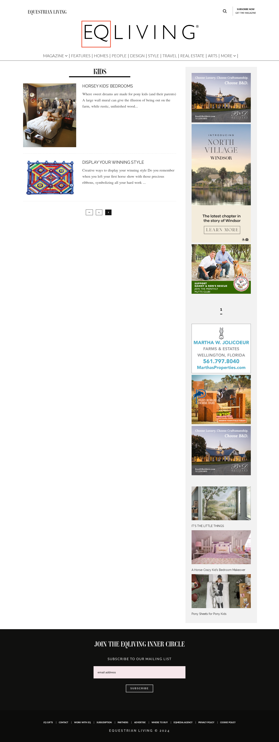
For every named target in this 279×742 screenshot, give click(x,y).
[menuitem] (221, 507)
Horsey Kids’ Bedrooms (107, 86)
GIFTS (48, 722)
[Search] (225, 12)
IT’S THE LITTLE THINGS (208, 526)
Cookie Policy (227, 722)
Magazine (53, 55)
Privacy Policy (206, 722)
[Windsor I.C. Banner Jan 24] (221, 241)
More (226, 55)
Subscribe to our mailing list (140, 659)
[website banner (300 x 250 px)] (221, 423)
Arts (212, 55)
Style (153, 55)
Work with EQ (82, 722)
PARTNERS (123, 722)
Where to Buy (160, 722)
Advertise (140, 722)
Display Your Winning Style (113, 162)
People (119, 55)
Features (80, 55)
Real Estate (192, 55)
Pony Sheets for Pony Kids (209, 613)
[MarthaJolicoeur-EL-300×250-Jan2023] (221, 372)
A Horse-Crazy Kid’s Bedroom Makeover (218, 570)
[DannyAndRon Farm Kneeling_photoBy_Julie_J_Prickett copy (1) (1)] (221, 292)
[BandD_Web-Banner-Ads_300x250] (221, 121)
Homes (101, 55)
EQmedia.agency (183, 722)
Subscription (104, 722)
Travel (170, 55)
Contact (63, 722)
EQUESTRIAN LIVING (47, 12)
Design (137, 55)
